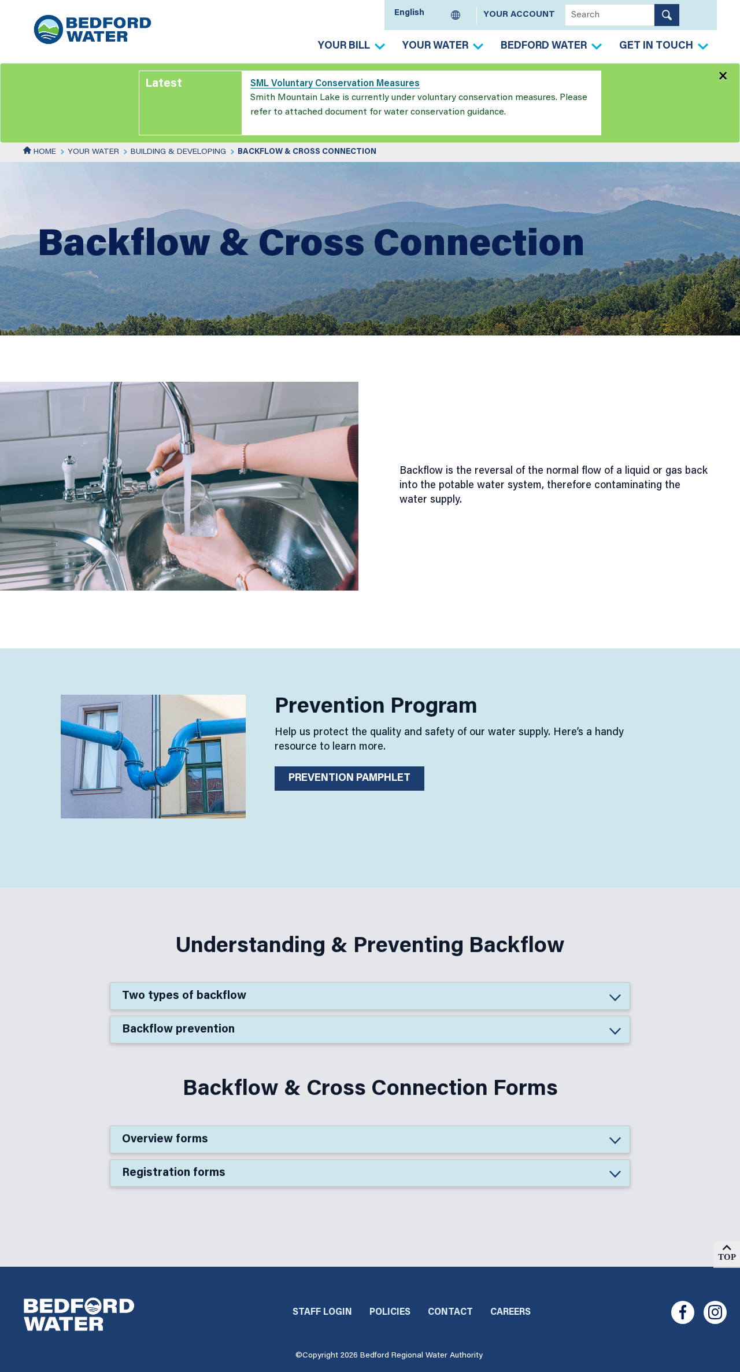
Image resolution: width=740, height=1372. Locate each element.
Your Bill (344, 46)
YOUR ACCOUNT (519, 14)
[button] (370, 996)
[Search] (666, 15)
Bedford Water (544, 46)
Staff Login (322, 1312)
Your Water (435, 46)
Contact (450, 1312)
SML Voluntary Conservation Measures (335, 83)
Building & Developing (178, 152)
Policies (389, 1312)
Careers (510, 1312)
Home (43, 152)
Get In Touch (656, 46)
